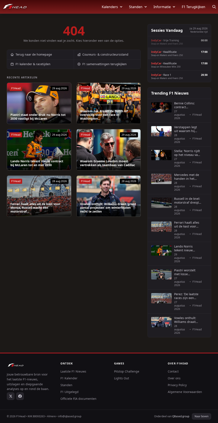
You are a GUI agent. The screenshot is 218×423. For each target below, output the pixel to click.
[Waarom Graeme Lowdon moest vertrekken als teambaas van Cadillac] (109, 149)
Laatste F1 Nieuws (73, 371)
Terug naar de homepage (34, 54)
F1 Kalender (68, 378)
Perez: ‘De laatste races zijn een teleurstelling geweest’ (186, 296)
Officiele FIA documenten (78, 399)
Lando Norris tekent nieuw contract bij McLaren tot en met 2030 (36, 163)
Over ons (174, 378)
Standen (135, 6)
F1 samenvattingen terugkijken (104, 64)
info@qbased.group (69, 416)
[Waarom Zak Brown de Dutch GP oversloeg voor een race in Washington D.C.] (109, 103)
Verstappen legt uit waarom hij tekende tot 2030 (186, 129)
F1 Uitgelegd (69, 392)
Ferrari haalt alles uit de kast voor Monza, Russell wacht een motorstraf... (35, 207)
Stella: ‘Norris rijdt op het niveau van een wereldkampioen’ (187, 153)
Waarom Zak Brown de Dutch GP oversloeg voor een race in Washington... (104, 115)
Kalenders (110, 6)
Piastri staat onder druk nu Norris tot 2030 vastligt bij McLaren (38, 116)
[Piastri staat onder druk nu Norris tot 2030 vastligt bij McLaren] (39, 103)
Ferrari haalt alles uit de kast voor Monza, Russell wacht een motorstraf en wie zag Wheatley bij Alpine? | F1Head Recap (186, 224)
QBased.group (180, 416)
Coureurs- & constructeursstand (105, 54)
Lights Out (121, 378)
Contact (173, 371)
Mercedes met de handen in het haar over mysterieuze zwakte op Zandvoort (186, 176)
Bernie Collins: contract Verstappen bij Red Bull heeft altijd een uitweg (187, 105)
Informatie (162, 6)
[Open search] (214, 7)
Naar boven (201, 416)
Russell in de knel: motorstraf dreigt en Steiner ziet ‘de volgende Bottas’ (187, 200)
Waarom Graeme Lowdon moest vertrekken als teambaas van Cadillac (107, 163)
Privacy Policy (177, 385)
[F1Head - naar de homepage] (15, 7)
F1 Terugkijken (193, 6)
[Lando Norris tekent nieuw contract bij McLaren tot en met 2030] (39, 149)
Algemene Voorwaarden (185, 392)
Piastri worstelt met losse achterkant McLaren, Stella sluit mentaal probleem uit (185, 272)
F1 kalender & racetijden (33, 64)
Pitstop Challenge (126, 371)
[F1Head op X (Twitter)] (10, 396)
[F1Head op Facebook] (20, 396)
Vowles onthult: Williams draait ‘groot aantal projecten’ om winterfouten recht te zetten (108, 207)
